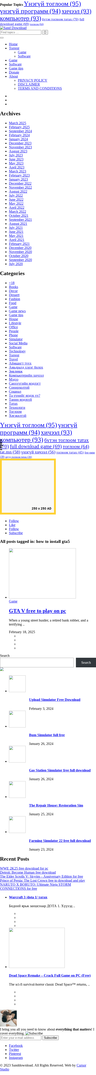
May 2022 (16, 203)
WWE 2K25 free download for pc (24, 868)
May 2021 (16, 236)
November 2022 (20, 187)
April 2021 (16, 240)
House (13, 319)
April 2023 (16, 167)
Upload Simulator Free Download (54, 700)
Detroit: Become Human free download (28, 872)
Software (24, 56)
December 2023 (20, 143)
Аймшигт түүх (20, 363)
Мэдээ (13, 379)
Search (5, 656)
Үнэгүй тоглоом (52, 3)
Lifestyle (15, 323)
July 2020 (16, 264)
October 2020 (18, 256)
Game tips (16, 68)
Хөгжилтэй (17, 415)
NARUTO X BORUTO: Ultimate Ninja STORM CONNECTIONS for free (35, 886)
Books (13, 287)
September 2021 (20, 219)
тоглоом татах (70, 452)
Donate (14, 72)
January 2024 (18, 139)
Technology (17, 351)
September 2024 (20, 131)
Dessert (14, 295)
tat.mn (10, 451)
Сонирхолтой (19, 387)
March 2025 (17, 123)
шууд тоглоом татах (18, 457)
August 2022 (18, 191)
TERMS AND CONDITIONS (40, 88)
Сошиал (15, 391)
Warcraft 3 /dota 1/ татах (28, 897)
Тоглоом (15, 411)
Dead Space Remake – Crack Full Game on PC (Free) (50, 975)
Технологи (17, 407)
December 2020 (20, 248)
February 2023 (19, 175)
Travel (13, 359)
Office (13, 327)
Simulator (16, 339)
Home (13, 44)
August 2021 (18, 224)
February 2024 (19, 135)
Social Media (18, 343)
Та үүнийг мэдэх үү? (24, 395)
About (13, 76)
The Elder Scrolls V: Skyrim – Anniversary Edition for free (41, 876)
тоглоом (37, 24)
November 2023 (20, 147)
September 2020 (20, 260)
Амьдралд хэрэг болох (26, 367)
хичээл (76, 11)
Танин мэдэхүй (20, 399)
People (14, 331)
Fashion (14, 299)
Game (22, 52)
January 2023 (18, 179)
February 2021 (19, 244)
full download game (36, 446)
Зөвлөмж (16, 371)
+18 (12, 283)
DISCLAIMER (29, 84)
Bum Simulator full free (47, 735)
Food (12, 303)
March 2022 (17, 211)
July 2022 (16, 195)
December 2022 (20, 183)
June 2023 (16, 159)
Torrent (14, 48)
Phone (13, 335)
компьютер (20, 18)
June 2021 (16, 232)
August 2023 (18, 151)
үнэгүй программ (30, 11)
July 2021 (16, 228)
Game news (17, 311)
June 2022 (16, 199)
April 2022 (16, 207)
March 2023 (17, 171)
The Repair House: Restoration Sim (56, 805)
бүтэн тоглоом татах (60, 19)
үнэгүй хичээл (38, 452)
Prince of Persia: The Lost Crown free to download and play (42, 880)
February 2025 (19, 127)
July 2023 (16, 155)
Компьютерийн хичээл (26, 375)
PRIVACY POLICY (32, 80)
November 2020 (20, 252)
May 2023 (16, 163)
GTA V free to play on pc (37, 611)
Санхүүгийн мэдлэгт (25, 383)
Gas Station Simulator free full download (60, 770)
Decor (13, 291)
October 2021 (18, 215)
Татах (13, 403)
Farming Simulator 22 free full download (60, 841)
